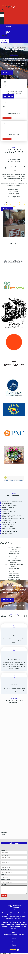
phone (14, 939)
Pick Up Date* (4, 855)
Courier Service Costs (16, 203)
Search (2, 13)
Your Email (4, 875)
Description (4, 884)
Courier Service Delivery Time (14, 204)
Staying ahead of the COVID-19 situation (11, 1)
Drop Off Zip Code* (6, 870)
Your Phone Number (6, 879)
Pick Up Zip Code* (5, 865)
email (14, 932)
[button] (2, 10)
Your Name (4, 850)
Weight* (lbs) (4, 860)
